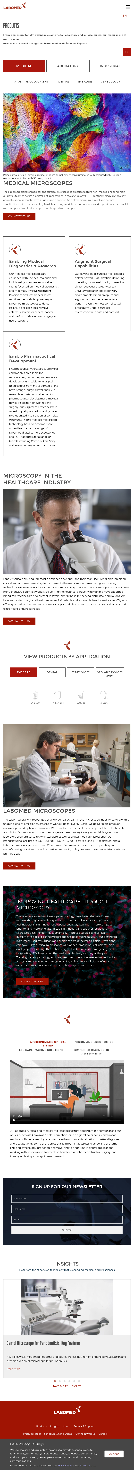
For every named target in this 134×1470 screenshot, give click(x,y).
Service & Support (84, 1426)
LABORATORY (67, 66)
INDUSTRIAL (110, 66)
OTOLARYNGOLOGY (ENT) (32, 81)
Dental (63, 81)
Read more (13, 1369)
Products (41, 1426)
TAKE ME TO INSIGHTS (67, 1386)
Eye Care (85, 81)
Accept (114, 1454)
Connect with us (85, 1434)
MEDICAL (24, 66)
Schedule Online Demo (58, 1434)
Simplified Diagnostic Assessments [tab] (91, 1052)
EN (125, 15)
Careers (103, 1434)
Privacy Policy (66, 1465)
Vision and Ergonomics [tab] (94, 1042)
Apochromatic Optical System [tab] (48, 1044)
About (66, 1426)
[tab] (20, 1042)
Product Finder (32, 1434)
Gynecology (110, 81)
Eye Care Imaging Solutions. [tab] (41, 1050)
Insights (55, 1426)
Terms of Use (87, 1465)
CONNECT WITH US (19, 216)
